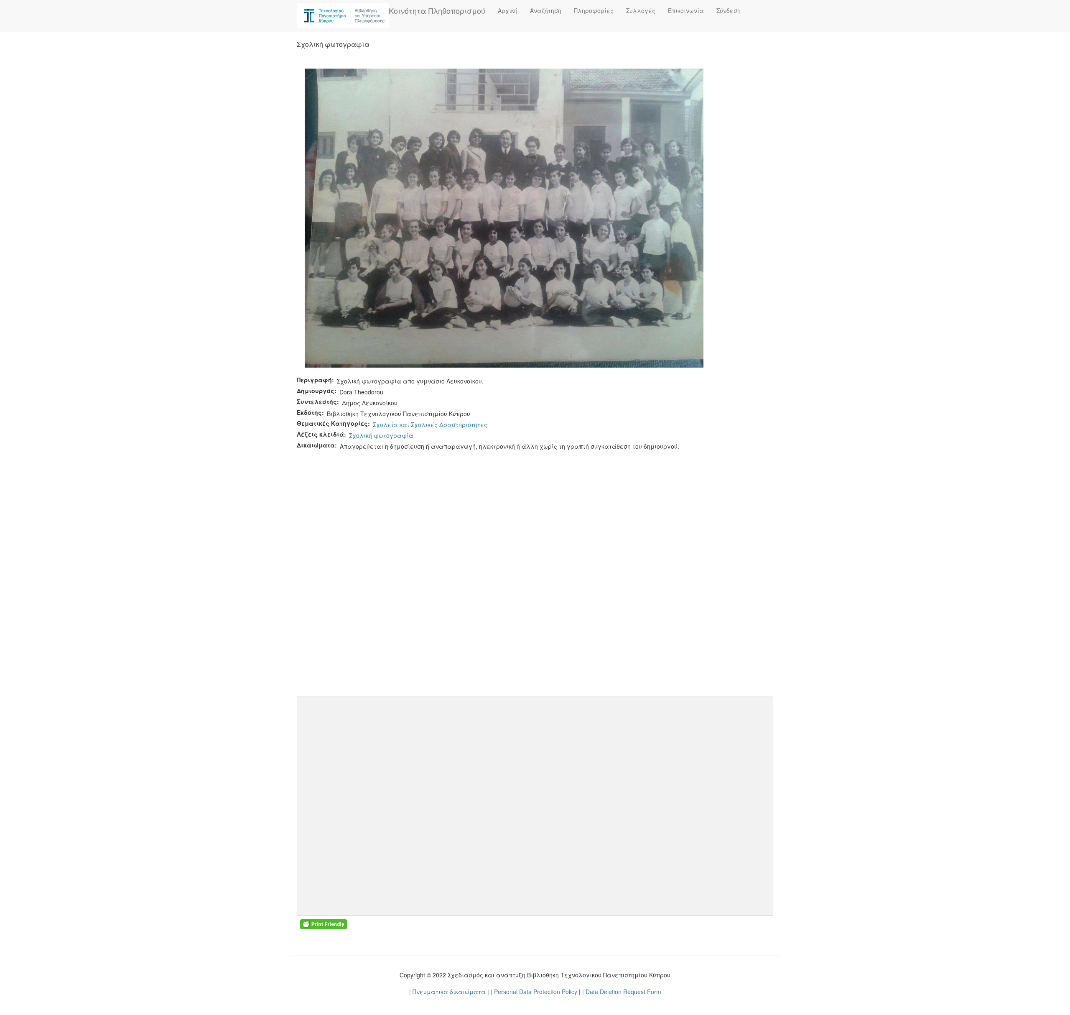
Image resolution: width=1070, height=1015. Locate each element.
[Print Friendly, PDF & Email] (323, 923)
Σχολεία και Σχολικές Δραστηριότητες (430, 424)
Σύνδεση (728, 10)
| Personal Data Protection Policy (534, 991)
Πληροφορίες (594, 10)
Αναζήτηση (545, 10)
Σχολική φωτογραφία (381, 435)
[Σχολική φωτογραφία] (504, 217)
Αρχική (507, 10)
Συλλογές (640, 10)
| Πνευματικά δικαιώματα (447, 991)
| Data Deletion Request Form (621, 991)
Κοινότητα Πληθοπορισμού (437, 10)
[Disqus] (535, 556)
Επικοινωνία (686, 10)
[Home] (343, 15)
